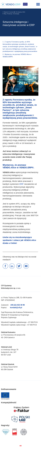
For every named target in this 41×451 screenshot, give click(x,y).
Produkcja (9, 13)
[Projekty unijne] (25, 4)
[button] (38, 4)
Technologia (16, 13)
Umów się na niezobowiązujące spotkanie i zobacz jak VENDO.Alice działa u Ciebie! (19, 240)
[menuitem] (20, 445)
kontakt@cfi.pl (16, 307)
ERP (21, 184)
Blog (5, 13)
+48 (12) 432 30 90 (17, 305)
